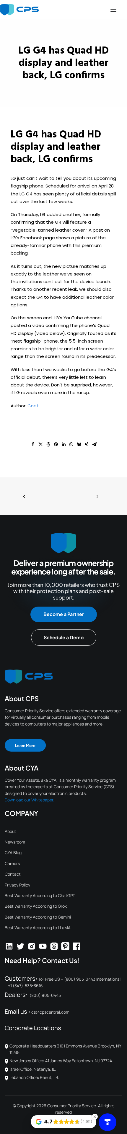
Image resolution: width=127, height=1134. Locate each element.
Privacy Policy (17, 885)
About (10, 831)
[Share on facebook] (32, 444)
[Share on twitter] (40, 444)
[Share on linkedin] (63, 444)
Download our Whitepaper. (29, 800)
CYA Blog (13, 852)
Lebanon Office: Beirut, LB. (34, 1077)
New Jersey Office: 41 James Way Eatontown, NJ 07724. (61, 1060)
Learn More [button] (25, 745)
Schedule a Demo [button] (64, 637)
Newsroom (15, 842)
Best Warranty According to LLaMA (38, 927)
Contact (13, 874)
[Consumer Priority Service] (19, 10)
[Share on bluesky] (78, 444)
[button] (113, 9)
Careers (12, 863)
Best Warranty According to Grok (36, 906)
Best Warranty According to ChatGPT (40, 895)
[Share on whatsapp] (71, 444)
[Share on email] (94, 444)
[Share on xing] (86, 444)
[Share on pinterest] (55, 444)
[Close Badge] (95, 1117)
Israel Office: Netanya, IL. (32, 1069)
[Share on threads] (48, 444)
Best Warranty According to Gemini (38, 917)
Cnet (33, 406)
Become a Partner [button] (63, 614)
